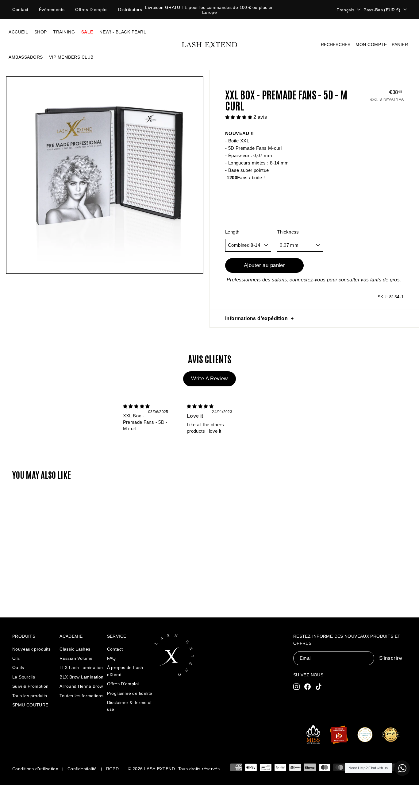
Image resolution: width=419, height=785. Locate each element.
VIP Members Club (71, 57)
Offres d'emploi (91, 9)
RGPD (112, 768)
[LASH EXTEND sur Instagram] (296, 686)
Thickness (288, 231)
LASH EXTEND (159, 768)
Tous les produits (29, 695)
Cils (16, 658)
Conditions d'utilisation (35, 768)
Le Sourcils (23, 677)
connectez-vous (307, 279)
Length (232, 231)
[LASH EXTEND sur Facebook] (307, 686)
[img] (136, 406)
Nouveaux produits (31, 649)
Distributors (130, 9)
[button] (239, 117)
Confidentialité (82, 768)
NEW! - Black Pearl (122, 31)
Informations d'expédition (256, 318)
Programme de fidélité (129, 693)
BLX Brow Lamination (81, 677)
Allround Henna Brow (81, 686)
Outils (18, 667)
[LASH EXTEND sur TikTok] (318, 686)
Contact (20, 9)
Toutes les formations (81, 695)
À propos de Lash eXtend (125, 671)
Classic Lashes (75, 649)
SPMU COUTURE (30, 704)
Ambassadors (26, 57)
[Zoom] (104, 175)
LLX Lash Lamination (81, 667)
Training (64, 31)
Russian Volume (76, 658)
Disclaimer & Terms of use (129, 706)
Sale (87, 31)
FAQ (111, 658)
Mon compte (371, 44)
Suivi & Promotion (30, 686)
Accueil (18, 31)
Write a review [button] (209, 378)
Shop (40, 31)
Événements (52, 9)
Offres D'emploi (123, 683)
